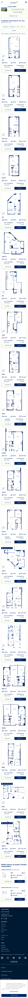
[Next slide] (24, 26)
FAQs (2, 939)
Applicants (3, 947)
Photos (2, 932)
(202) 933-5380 (5, 912)
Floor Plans (3, 926)
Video (2, 928)
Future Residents (4, 949)
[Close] (26, 981)
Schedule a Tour (4, 935)
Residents (3, 945)
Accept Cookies (14, 995)
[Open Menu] (2, 2)
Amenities (3, 924)
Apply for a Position (5, 951)
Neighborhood (4, 930)
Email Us (3, 937)
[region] (14, 989)
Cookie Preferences (14, 991)
